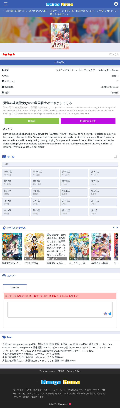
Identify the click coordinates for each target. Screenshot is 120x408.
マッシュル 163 (28, 350)
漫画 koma (70, 360)
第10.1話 (37, 171)
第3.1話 (7, 210)
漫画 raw (6, 344)
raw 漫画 (73, 344)
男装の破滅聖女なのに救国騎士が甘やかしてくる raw (65, 350)
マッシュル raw (10, 350)
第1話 (94, 210)
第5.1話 (95, 191)
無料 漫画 (43, 344)
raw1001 (83, 344)
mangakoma (25, 347)
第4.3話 (7, 200)
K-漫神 (64, 344)
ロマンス (69, 70)
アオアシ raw (103, 347)
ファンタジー (90, 70)
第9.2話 (66, 171)
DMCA (61, 371)
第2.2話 (36, 210)
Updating (102, 70)
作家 (32, 121)
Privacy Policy (73, 371)
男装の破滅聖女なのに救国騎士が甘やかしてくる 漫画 (30, 354)
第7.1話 (95, 181)
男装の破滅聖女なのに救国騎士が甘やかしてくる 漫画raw (32, 357)
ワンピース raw (56, 347)
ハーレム (79, 70)
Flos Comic (112, 70)
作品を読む (60, 62)
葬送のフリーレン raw (100, 344)
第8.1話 (36, 181)
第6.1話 (36, 191)
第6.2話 (7, 191)
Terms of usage (47, 371)
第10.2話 (8, 171)
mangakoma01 (10, 347)
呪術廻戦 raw (40, 347)
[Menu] (6, 4)
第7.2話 (66, 181)
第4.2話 (36, 200)
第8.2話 (7, 181)
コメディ (60, 70)
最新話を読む (89, 121)
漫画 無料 (54, 344)
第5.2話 (66, 191)
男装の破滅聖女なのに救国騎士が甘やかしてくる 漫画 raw (33, 360)
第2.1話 (66, 210)
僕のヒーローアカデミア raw (80, 347)
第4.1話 (66, 200)
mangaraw (18, 344)
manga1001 (31, 344)
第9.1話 (95, 171)
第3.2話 (95, 200)
